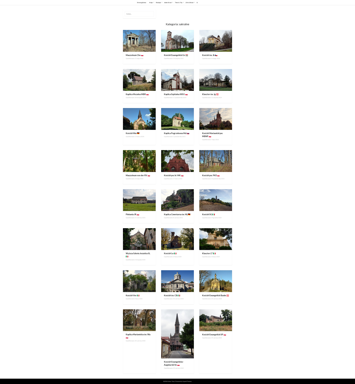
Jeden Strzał (168, 2)
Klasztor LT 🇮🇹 (209, 253)
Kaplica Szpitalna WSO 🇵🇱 (176, 94)
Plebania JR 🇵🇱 (132, 214)
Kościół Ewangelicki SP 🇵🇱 (214, 334)
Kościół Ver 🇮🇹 (132, 295)
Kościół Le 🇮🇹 (170, 253)
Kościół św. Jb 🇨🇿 (209, 55)
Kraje (151, 2)
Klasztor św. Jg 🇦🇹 (210, 94)
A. (197, 2)
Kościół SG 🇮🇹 (208, 214)
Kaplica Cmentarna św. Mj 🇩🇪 (177, 214)
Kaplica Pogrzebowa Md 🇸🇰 (176, 133)
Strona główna (141, 2)
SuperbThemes (187, 381)
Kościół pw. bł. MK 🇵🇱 (174, 175)
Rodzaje (158, 2)
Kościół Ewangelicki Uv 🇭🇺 (176, 55)
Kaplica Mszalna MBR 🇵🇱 (137, 94)
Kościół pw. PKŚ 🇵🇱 (211, 175)
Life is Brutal (189, 2)
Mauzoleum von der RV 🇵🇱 (138, 175)
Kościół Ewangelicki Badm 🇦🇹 (215, 295)
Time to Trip (178, 2)
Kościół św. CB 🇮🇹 (172, 295)
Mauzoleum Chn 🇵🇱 (134, 55)
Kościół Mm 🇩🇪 (132, 133)
